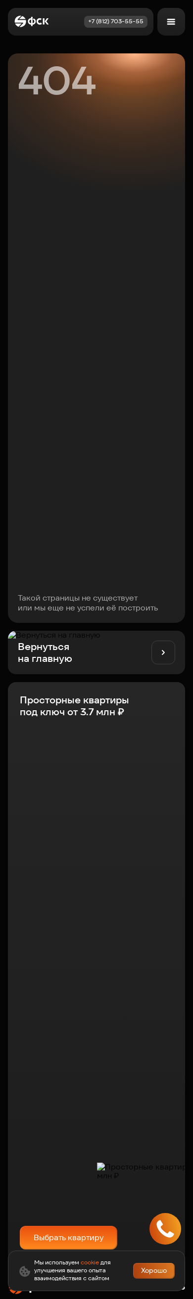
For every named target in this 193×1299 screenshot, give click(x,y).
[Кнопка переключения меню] (171, 22)
